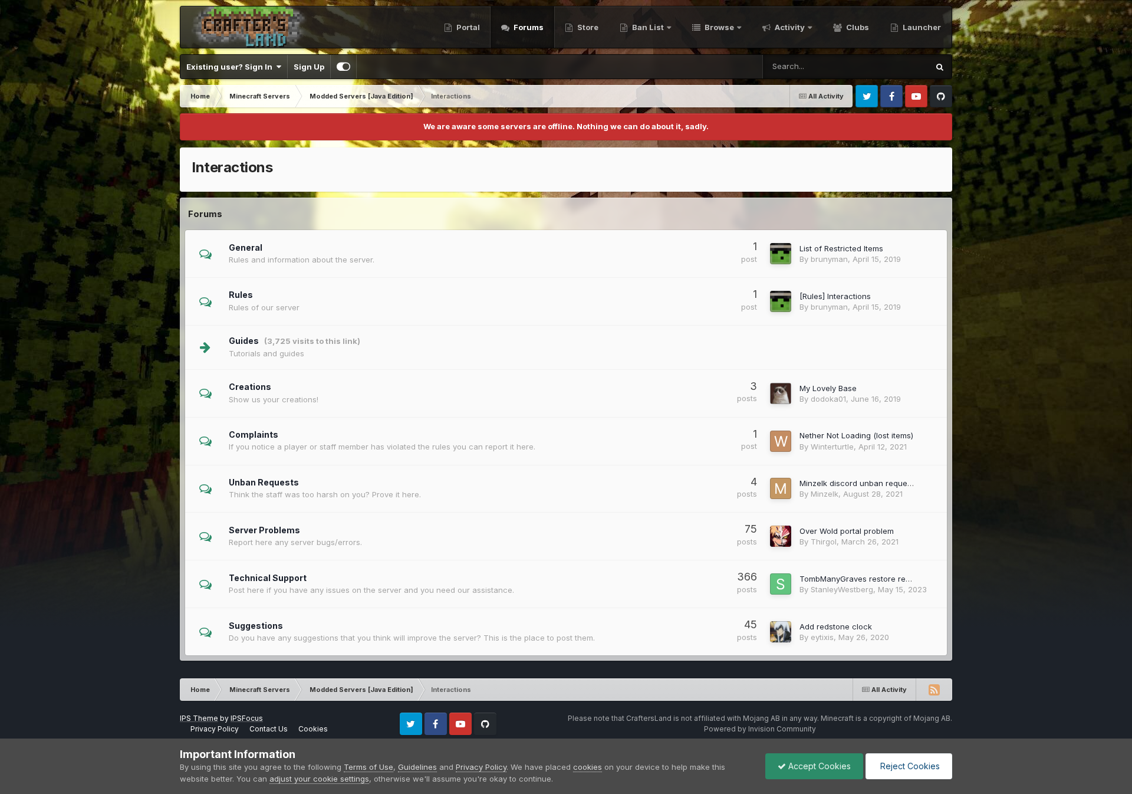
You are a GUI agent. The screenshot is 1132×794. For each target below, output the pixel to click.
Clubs (856, 27)
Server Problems (264, 530)
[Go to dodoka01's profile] (780, 393)
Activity (789, 27)
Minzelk (824, 493)
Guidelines (417, 767)
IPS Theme (199, 718)
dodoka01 (828, 398)
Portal (467, 27)
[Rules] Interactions (835, 296)
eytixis (822, 637)
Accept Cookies (818, 766)
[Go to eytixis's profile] (780, 631)
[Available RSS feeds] (934, 689)
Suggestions (256, 626)
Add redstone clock (835, 626)
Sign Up (309, 66)
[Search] (940, 66)
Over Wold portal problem (846, 531)
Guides (244, 341)
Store (586, 27)
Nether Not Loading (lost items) (856, 435)
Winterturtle (832, 446)
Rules (241, 295)
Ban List (648, 27)
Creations (250, 387)
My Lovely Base (828, 388)
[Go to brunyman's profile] (780, 253)
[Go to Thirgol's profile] (780, 536)
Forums (528, 27)
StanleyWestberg (842, 589)
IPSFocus (247, 718)
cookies (587, 767)
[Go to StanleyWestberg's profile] (780, 584)
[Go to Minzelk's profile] (780, 488)
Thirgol (824, 541)
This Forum (892, 66)
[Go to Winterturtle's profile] (780, 441)
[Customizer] (343, 66)
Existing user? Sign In (231, 66)
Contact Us (268, 728)
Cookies (313, 728)
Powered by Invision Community (760, 728)
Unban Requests (264, 482)
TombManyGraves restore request (862, 578)
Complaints (253, 434)
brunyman (829, 259)
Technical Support (268, 578)
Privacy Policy (214, 728)
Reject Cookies (909, 766)
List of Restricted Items (841, 248)
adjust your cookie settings (319, 778)
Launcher (921, 27)
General (245, 247)
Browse (718, 27)
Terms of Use (368, 767)
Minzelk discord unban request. (857, 483)
